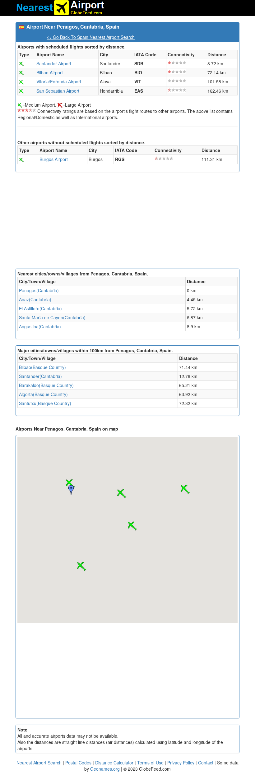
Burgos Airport (53, 159)
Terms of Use (151, 762)
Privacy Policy (181, 762)
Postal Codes (78, 762)
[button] (121, 493)
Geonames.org (105, 769)
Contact (205, 762)
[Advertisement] (127, 221)
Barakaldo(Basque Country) (46, 385)
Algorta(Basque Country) (43, 394)
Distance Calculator (114, 762)
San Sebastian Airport (57, 91)
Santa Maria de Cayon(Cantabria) (52, 317)
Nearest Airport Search (39, 762)
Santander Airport (53, 63)
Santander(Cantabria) (40, 376)
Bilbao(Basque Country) (42, 367)
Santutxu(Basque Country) (45, 403)
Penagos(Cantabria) (39, 290)
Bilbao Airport (49, 72)
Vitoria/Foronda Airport (58, 81)
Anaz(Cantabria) (35, 299)
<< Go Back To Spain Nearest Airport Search (91, 37)
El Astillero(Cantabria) (40, 308)
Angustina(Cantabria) (40, 326)
